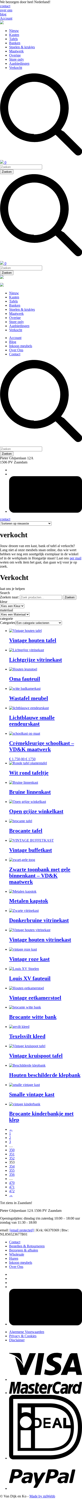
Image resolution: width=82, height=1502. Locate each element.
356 (12, 1174)
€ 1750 (31, 759)
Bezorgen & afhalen (23, 1250)
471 (12, 1187)
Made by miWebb (42, 1496)
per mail (75, 558)
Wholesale (16, 1254)
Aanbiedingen (19, 63)
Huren (13, 1258)
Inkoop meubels (20, 346)
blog (3, 14)
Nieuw (14, 31)
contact (5, 6)
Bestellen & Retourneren (27, 1246)
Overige (15, 55)
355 (12, 1170)
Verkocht (15, 68)
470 (12, 1183)
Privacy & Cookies (22, 1336)
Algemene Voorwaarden (26, 1332)
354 (12, 1166)
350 (12, 1150)
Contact (14, 354)
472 (12, 1191)
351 (12, 1154)
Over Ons (16, 350)
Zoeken (69, 597)
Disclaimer (17, 1340)
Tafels (13, 39)
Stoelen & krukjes (22, 47)
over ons (6, 10)
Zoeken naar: (9, 597)
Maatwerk (16, 51)
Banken (14, 43)
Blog (12, 342)
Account (6, 18)
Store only (16, 59)
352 (12, 1158)
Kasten (14, 35)
